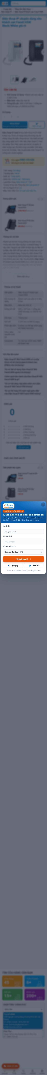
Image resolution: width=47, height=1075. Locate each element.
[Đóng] (43, 504)
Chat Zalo (36, 566)
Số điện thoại (8, 536)
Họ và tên (6, 526)
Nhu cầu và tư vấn (9, 546)
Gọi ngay (14, 566)
